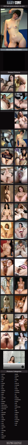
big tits (3, 392)
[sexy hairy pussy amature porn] (21, 193)
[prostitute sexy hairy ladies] (21, 304)
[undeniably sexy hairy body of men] (7, 267)
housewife (4, 412)
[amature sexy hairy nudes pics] (21, 101)
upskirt (3, 437)
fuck (2, 396)
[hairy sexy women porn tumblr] (7, 211)
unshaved (4, 436)
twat (2, 434)
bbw (2, 387)
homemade (4, 408)
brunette (17, 376)
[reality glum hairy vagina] (7, 175)
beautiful (3, 390)
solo (2, 428)
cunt (16, 387)
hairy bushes (4, 405)
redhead (3, 419)
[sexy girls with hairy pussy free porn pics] (21, 340)
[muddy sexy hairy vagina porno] (7, 304)
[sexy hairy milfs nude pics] (7, 101)
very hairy (17, 419)
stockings (4, 430)
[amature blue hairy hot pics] (21, 248)
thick (3, 432)
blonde (16, 374)
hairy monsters (5, 406)
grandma (3, 401)
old (15, 408)
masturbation (18, 399)
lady (2, 416)
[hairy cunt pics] (14, 2)
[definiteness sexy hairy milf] (7, 83)
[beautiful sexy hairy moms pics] (7, 156)
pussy (16, 416)
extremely (17, 392)
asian (3, 379)
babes (3, 385)
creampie (17, 385)
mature (16, 401)
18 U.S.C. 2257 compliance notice (14, 443)
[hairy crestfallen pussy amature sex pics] (21, 156)
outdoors (17, 412)
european (17, 390)
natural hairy (17, 406)
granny (3, 403)
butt (16, 377)
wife (16, 425)
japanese (3, 414)
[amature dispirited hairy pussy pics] (7, 248)
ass (2, 381)
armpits (3, 377)
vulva (16, 423)
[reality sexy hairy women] (21, 83)
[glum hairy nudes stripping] (21, 211)
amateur (3, 374)
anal (2, 376)
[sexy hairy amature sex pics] (7, 340)
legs (16, 396)
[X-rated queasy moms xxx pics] (7, 138)
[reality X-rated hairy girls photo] (7, 230)
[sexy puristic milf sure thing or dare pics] (21, 285)
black (3, 394)
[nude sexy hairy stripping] (21, 267)
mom (16, 405)
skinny (3, 425)
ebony (16, 388)
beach (3, 388)
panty (16, 414)
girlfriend (3, 397)
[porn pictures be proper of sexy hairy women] (7, 193)
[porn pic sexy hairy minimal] (21, 230)
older (16, 410)
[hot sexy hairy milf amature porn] (21, 175)
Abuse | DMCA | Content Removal (14, 442)
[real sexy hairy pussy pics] (21, 322)
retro (3, 421)
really (3, 417)
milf (16, 403)
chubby (16, 379)
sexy (3, 423)
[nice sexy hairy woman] (21, 119)
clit (15, 381)
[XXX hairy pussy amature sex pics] (21, 138)
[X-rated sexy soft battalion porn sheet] (7, 285)
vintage (16, 421)
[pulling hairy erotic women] (7, 322)
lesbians (17, 397)
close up (17, 383)
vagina (16, 417)
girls (2, 399)
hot (2, 410)
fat (15, 394)
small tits (3, 426)
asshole (3, 383)
